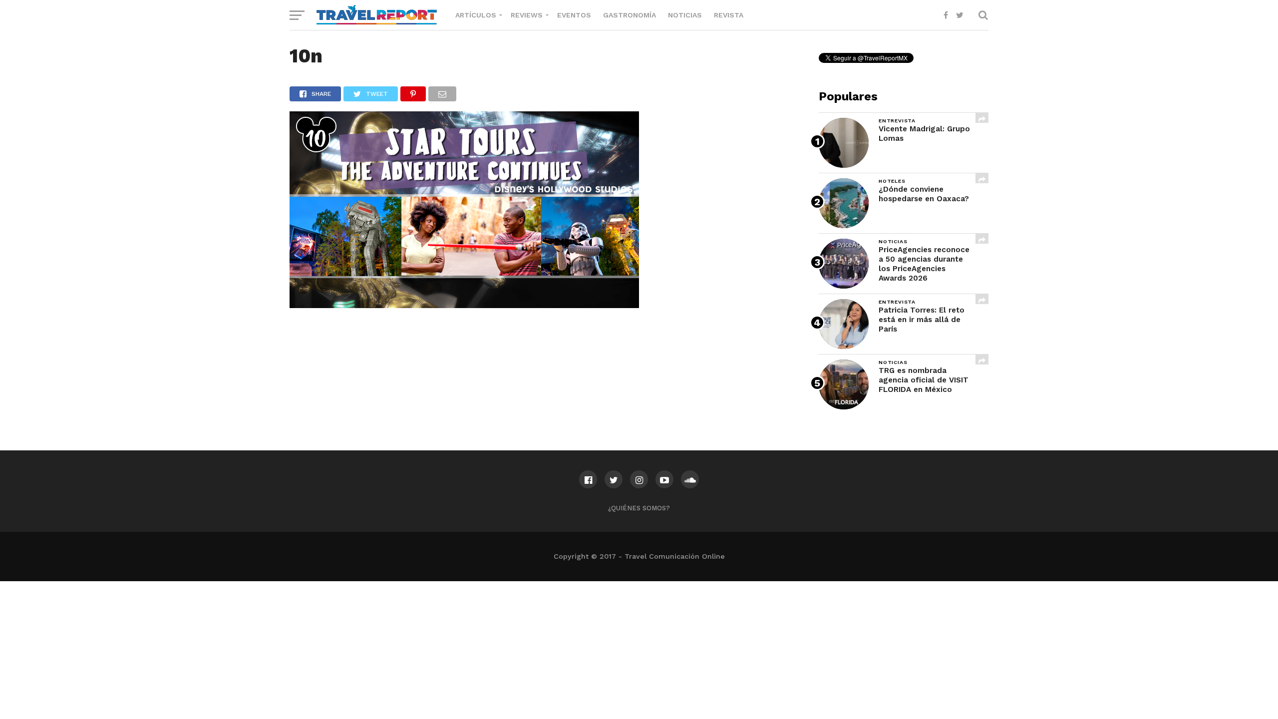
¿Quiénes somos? (639, 508)
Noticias (685, 15)
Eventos (574, 15)
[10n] (464, 305)
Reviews (527, 15)
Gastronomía (629, 15)
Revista (728, 15)
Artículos (475, 15)
